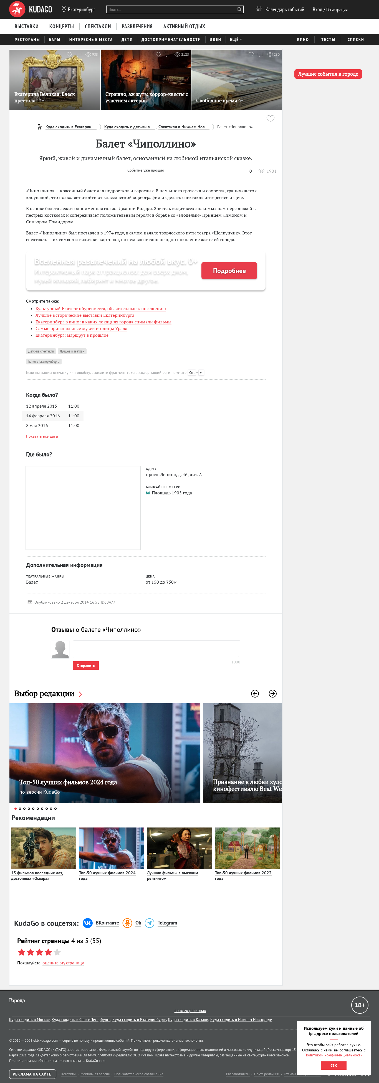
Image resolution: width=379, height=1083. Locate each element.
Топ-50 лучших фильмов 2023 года (243, 875)
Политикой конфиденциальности (333, 1055)
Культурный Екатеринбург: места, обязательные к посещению (101, 308)
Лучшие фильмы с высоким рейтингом (172, 875)
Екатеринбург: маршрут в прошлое (72, 335)
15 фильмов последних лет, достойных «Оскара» (37, 875)
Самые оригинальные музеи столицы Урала (81, 328)
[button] (255, 693)
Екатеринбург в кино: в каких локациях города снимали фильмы (103, 322)
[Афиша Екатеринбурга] (30, 9)
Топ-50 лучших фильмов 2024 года (107, 875)
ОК (333, 1065)
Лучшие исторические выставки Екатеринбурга (85, 315)
